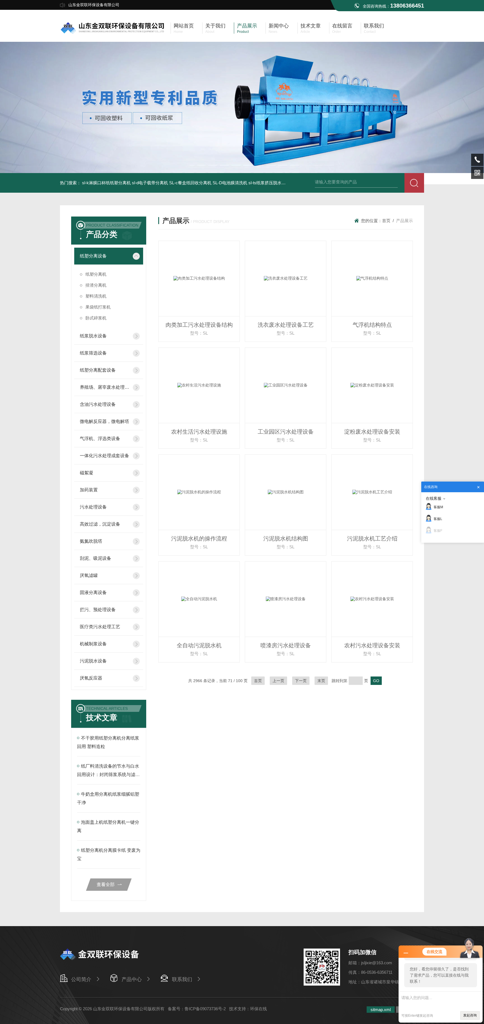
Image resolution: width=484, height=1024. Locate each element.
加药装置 (89, 489)
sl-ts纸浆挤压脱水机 (267, 182)
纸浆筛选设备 (93, 353)
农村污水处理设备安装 (372, 645)
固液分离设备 (93, 592)
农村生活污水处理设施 (199, 432)
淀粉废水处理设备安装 (372, 432)
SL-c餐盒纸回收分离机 (190, 182)
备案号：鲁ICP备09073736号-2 (197, 1008)
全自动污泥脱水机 (199, 645)
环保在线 (258, 1008)
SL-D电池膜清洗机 (230, 182)
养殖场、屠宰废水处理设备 (104, 387)
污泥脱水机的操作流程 (199, 538)
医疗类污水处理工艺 (100, 626)
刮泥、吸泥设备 (95, 558)
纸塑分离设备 (93, 256)
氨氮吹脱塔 (91, 541)
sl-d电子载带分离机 (150, 182)
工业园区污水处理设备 (286, 432)
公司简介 (81, 979)
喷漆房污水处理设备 (285, 645)
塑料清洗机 (95, 296)
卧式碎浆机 (95, 318)
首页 (386, 220)
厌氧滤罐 (89, 575)
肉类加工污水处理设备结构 (199, 325)
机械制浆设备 (93, 643)
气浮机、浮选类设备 (100, 438)
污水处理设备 (93, 507)
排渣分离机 (95, 285)
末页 (321, 680)
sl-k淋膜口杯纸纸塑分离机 (106, 182)
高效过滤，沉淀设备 (100, 524)
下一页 (301, 680)
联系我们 (182, 979)
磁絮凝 (86, 472)
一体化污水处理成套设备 (104, 455)
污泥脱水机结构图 (285, 538)
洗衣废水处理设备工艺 (286, 325)
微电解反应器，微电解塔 (104, 421)
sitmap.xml (381, 1009)
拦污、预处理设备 (98, 609)
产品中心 (132, 979)
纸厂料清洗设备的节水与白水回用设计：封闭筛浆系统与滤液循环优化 (108, 774)
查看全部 (106, 884)
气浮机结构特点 (372, 325)
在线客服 (433, 498)
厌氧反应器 (91, 678)
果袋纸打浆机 (98, 307)
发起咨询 (470, 1015)
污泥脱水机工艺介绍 (372, 538)
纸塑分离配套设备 (98, 370)
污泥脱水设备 (93, 661)
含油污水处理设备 (98, 404)
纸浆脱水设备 (93, 335)
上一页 (278, 680)
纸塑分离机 (95, 274)
